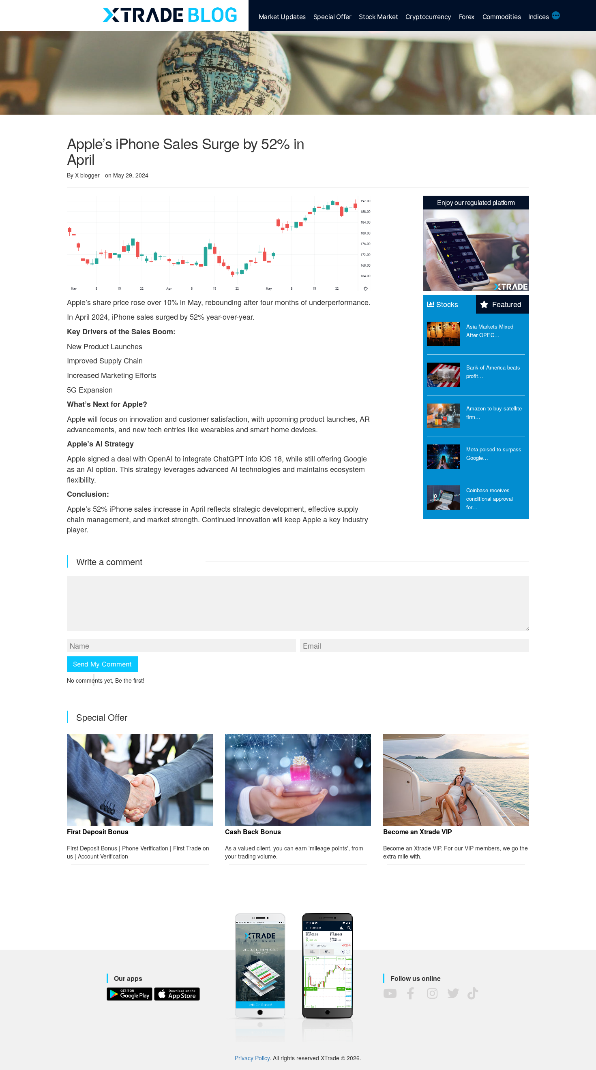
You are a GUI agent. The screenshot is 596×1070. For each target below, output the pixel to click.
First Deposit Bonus (98, 832)
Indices (538, 17)
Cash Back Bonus (253, 832)
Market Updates (282, 17)
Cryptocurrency (428, 17)
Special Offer (332, 17)
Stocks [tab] (447, 304)
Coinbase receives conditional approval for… (489, 498)
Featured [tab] (505, 304)
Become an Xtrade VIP (417, 832)
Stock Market (378, 17)
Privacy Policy (252, 1058)
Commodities (501, 17)
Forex (467, 17)
